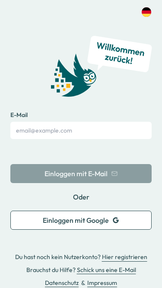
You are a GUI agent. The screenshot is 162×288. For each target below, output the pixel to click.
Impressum (102, 283)
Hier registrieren (124, 257)
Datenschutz (62, 283)
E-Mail (19, 115)
